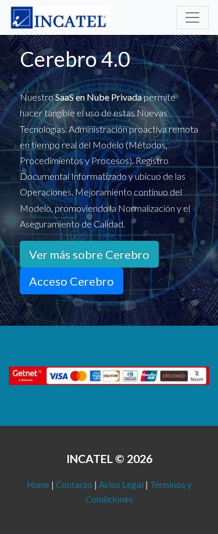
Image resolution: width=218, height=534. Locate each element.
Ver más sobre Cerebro (89, 254)
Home (38, 484)
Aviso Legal (121, 484)
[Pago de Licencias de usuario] (109, 374)
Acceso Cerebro (71, 281)
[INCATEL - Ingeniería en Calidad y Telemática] (59, 17)
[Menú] (192, 17)
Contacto (74, 484)
